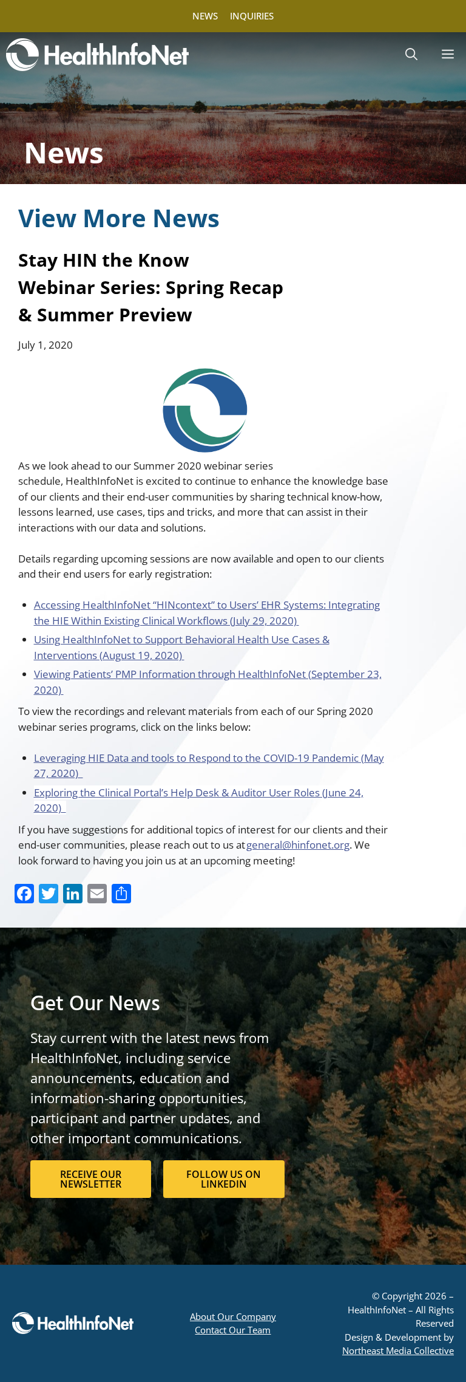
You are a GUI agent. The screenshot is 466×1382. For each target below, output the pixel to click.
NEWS (205, 16)
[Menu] (448, 54)
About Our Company (233, 1316)
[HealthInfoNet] (97, 54)
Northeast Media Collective (398, 1350)
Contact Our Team (233, 1330)
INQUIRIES (252, 16)
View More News (119, 217)
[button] (411, 54)
